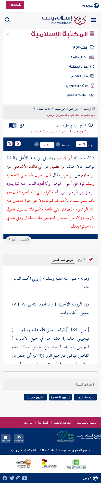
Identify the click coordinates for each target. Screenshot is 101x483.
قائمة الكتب (79, 76)
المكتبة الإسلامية (60, 34)
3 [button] (84, 144)
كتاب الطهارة (43, 109)
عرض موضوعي (77, 85)
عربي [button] (88, 5)
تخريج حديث (35, 397)
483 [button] (49, 145)
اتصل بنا (43, 422)
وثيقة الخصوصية (86, 422)
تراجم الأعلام (76, 95)
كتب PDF (80, 47)
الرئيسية (87, 109)
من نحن (27, 422)
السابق (23, 240)
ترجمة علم (85, 397)
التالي (13, 240)
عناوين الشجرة (60, 397)
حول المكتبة (78, 66)
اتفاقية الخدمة (62, 422)
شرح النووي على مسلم (66, 109)
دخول (14, 5)
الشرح (82, 259)
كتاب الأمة (78, 57)
